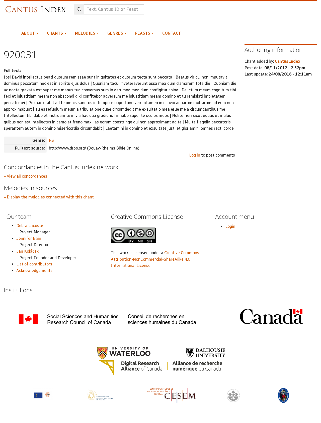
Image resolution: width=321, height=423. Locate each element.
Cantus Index (287, 61)
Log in (194, 155)
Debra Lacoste (29, 225)
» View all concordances (25, 176)
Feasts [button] (143, 33)
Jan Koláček (27, 251)
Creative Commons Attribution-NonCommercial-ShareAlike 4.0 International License (155, 259)
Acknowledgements (34, 270)
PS (51, 140)
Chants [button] (55, 33)
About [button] (28, 33)
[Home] (37, 7)
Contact (171, 33)
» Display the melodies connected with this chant (49, 197)
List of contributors (34, 264)
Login (230, 226)
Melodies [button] (85, 33)
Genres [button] (115, 33)
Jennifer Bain (28, 238)
